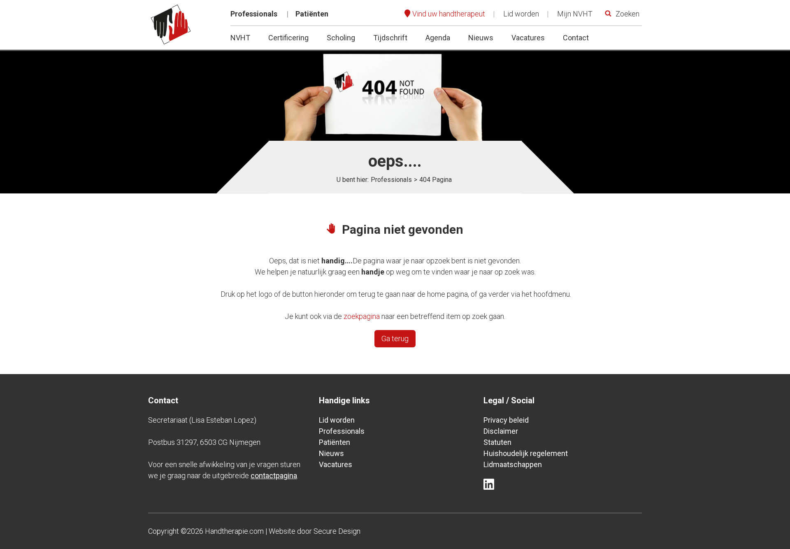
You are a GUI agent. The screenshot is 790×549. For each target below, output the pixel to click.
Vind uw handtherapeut (448, 13)
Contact (576, 37)
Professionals (253, 13)
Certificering (288, 37)
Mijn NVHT (574, 13)
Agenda (437, 37)
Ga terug (395, 338)
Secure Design (337, 531)
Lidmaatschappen (512, 464)
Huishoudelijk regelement (525, 453)
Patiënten (311, 13)
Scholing (341, 37)
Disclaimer (500, 431)
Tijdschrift (390, 37)
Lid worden (521, 13)
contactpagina (274, 475)
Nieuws (480, 37)
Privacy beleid (506, 420)
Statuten (497, 442)
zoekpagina (362, 316)
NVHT (240, 37)
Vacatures (528, 37)
